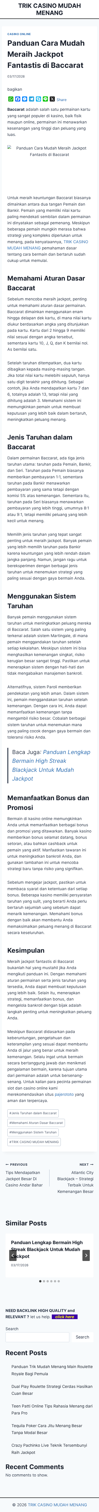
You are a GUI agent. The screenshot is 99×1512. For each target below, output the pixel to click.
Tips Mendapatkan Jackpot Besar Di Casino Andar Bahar (24, 1175)
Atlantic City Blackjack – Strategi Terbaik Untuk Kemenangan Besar (75, 1178)
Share (62, 99)
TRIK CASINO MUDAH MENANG (34, 1142)
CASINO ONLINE (19, 34)
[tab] (40, 1281)
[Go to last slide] (13, 1255)
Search (12, 1328)
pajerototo (64, 1094)
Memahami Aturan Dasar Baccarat (36, 1123)
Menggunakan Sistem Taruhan (33, 1132)
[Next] (86, 1255)
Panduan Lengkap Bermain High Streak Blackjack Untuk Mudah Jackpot (47, 1249)
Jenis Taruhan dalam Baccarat (33, 1113)
